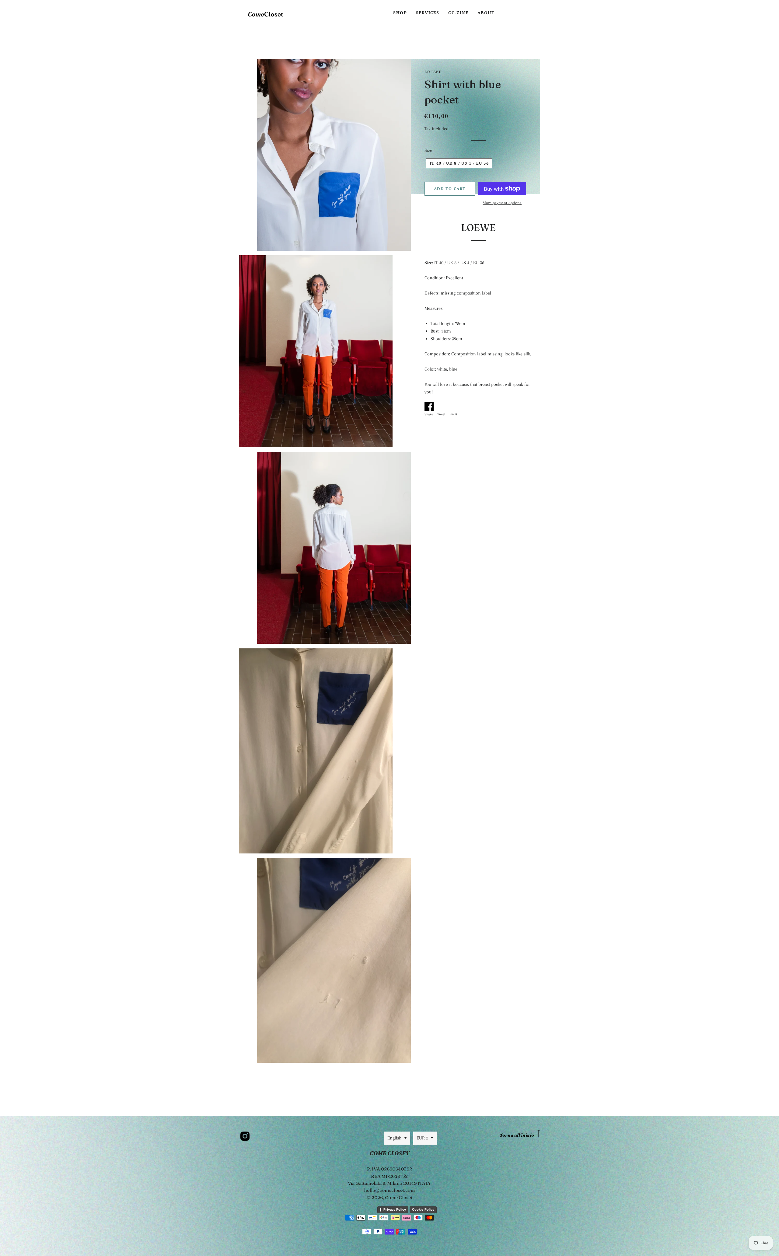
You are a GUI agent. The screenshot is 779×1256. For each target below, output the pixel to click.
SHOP (400, 13)
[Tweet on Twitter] (442, 405)
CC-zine (458, 13)
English (394, 1138)
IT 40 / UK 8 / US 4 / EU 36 (459, 163)
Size (428, 150)
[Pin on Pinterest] (454, 405)
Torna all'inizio (517, 1135)
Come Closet (398, 1197)
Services (427, 13)
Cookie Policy (423, 1209)
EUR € (422, 1138)
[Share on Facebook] (430, 405)
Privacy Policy (394, 1209)
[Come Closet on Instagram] (245, 1136)
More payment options (502, 203)
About (485, 13)
